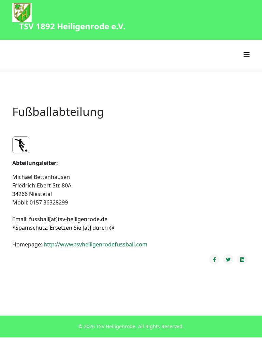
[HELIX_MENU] (247, 55)
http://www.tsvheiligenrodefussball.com (95, 244)
